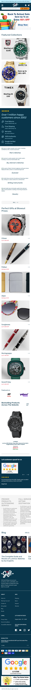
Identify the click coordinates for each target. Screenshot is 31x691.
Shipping (17, 598)
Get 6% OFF (14, 640)
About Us (3, 598)
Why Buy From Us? (5, 601)
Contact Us (3, 603)
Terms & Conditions (5, 622)
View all (27, 532)
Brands (2, 611)
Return (16, 601)
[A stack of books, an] (15, 21)
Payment (17, 603)
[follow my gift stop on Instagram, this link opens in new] (25, 630)
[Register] (27, 645)
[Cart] (28, 5)
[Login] (25, 5)
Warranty (8, 131)
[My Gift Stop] (7, 570)
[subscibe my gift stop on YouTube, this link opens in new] (20, 630)
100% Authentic (10, 136)
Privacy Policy (4, 619)
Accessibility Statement (6, 624)
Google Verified (10, 141)
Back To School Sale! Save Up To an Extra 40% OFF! (14, 1)
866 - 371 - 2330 (23, 619)
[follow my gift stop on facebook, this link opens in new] (16, 630)
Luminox (15, 441)
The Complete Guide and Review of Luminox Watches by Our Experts (13, 558)
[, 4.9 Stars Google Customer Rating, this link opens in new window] (16, 666)
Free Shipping (10, 126)
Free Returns (9, 121)
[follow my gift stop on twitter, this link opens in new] (29, 630)
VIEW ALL (27, 404)
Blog (2, 608)
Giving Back (3, 606)
